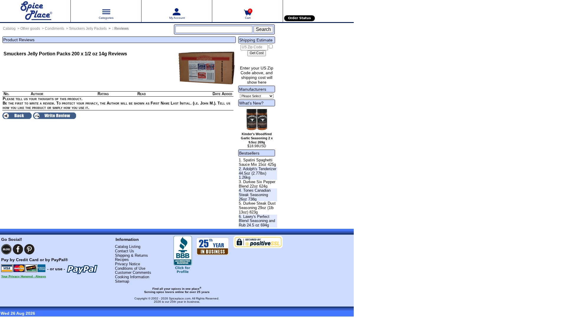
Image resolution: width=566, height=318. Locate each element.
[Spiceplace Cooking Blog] (6, 249)
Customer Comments (133, 272)
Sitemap (122, 281)
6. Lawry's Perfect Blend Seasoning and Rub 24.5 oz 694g (257, 220)
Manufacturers (252, 89)
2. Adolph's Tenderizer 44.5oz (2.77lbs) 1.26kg (257, 173)
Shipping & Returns (131, 255)
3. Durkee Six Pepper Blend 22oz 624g (257, 184)
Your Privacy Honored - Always (23, 276)
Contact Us (124, 251)
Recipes (122, 259)
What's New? (251, 103)
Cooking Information (132, 277)
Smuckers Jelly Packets (88, 28)
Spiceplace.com (179, 298)
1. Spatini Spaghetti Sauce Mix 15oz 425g (257, 162)
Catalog (9, 28)
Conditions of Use (130, 268)
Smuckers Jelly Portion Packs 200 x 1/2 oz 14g (55, 53)
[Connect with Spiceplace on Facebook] (18, 249)
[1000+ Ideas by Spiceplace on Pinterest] (29, 249)
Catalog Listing (127, 246)
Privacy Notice (127, 264)
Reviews (121, 28)
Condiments (54, 28)
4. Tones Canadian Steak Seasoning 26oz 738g (255, 194)
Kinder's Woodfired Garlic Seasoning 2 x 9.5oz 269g (257, 138)
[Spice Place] (35, 11)
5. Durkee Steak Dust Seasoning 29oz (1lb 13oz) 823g (257, 207)
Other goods (30, 28)
